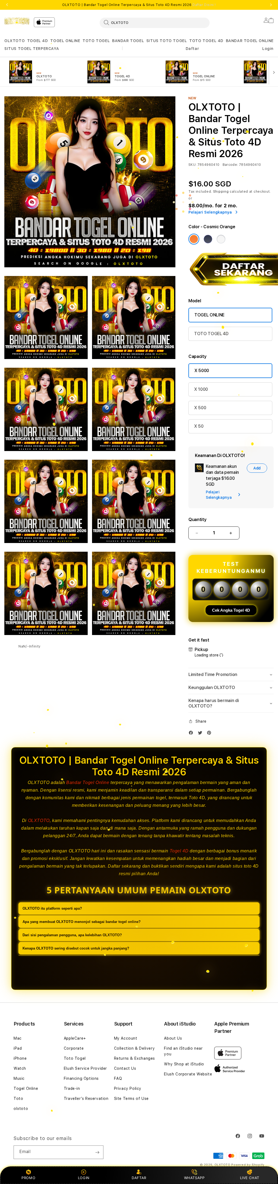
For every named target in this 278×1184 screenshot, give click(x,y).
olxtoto (21, 1108)
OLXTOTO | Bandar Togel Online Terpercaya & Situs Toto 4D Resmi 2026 (139, 5)
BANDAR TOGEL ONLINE (250, 41)
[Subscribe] (97, 1152)
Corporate (74, 1048)
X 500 (200, 407)
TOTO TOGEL (96, 41)
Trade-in (72, 1088)
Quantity (197, 519)
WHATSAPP (194, 1178)
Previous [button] (7, 5)
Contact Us (125, 1068)
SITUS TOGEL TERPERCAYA (31, 48)
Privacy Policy (127, 1088)
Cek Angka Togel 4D (231, 610)
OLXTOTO (14, 41)
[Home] (16, 20)
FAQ (118, 1078)
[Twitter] (201, 734)
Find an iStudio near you (183, 1051)
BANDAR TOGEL (128, 41)
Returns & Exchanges (134, 1058)
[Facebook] (192, 734)
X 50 (199, 426)
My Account (125, 1038)
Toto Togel (75, 1058)
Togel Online (26, 1088)
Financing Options (81, 1078)
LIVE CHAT (249, 1178)
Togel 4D (179, 851)
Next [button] (271, 5)
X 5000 (201, 370)
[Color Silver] (221, 239)
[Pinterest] (210, 734)
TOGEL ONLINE (65, 41)
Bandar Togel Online (87, 782)
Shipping (221, 191)
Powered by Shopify (247, 1165)
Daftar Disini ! (204, 5)
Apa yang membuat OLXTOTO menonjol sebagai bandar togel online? (82, 922)
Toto (18, 1098)
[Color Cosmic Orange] (193, 239)
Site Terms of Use (131, 1098)
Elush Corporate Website (188, 1074)
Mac (18, 1038)
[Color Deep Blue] (208, 239)
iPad (18, 1048)
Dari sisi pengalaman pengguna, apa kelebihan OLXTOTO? (72, 935)
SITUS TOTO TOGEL (166, 41)
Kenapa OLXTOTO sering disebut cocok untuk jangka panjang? (76, 948)
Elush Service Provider (85, 1068)
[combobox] (155, 22)
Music (19, 1078)
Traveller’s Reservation (86, 1098)
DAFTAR (139, 1178)
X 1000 (201, 389)
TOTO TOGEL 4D (206, 41)
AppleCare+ (75, 1038)
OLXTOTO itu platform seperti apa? (52, 908)
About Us (173, 1038)
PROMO (28, 1178)
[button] (14, 41)
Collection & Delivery (134, 1048)
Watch (20, 1068)
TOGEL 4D (37, 41)
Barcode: (230, 165)
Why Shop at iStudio (184, 1064)
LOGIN (84, 1178)
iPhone (20, 1058)
